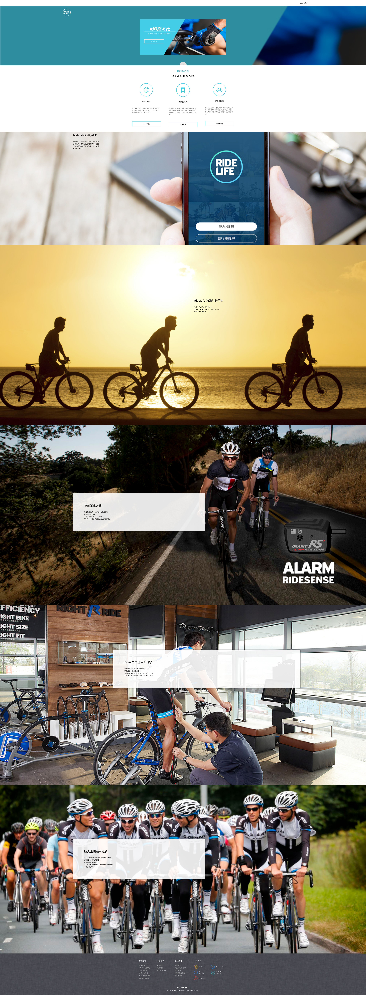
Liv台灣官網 (143, 970)
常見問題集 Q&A (180, 968)
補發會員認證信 (180, 973)
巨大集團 (142, 965)
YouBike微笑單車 (145, 975)
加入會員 (183, 124)
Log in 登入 (304, 3)
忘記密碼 (178, 970)
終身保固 (160, 968)
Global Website (144, 978)
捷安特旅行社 (143, 973)
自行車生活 (219, 123)
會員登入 (178, 965)
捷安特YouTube (162, 970)
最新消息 (160, 965)
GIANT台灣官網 (144, 968)
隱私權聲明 (178, 975)
